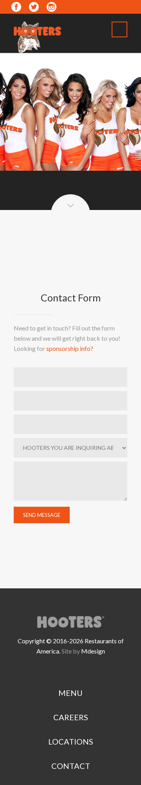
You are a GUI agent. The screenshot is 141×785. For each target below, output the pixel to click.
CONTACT (70, 765)
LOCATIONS (70, 741)
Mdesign (93, 651)
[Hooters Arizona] (38, 35)
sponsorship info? (69, 348)
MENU (70, 692)
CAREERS (70, 717)
